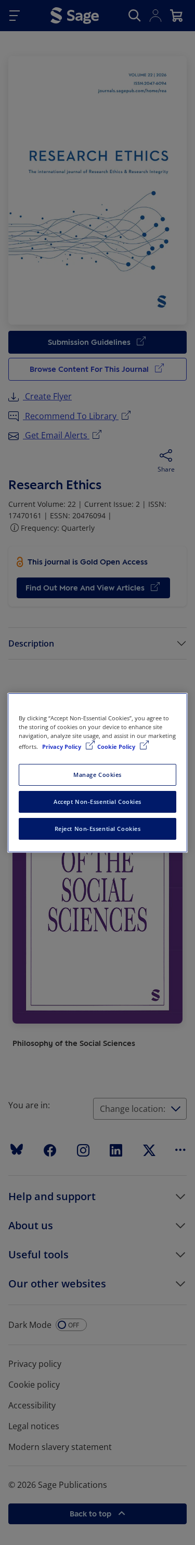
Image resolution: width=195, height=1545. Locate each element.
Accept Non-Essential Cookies (97, 801)
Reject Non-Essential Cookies (98, 828)
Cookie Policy (117, 746)
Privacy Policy (62, 746)
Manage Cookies (97, 774)
